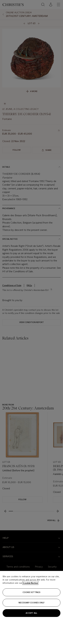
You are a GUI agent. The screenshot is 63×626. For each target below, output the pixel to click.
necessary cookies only (31, 602)
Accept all (31, 613)
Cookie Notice (30, 582)
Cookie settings (32, 592)
